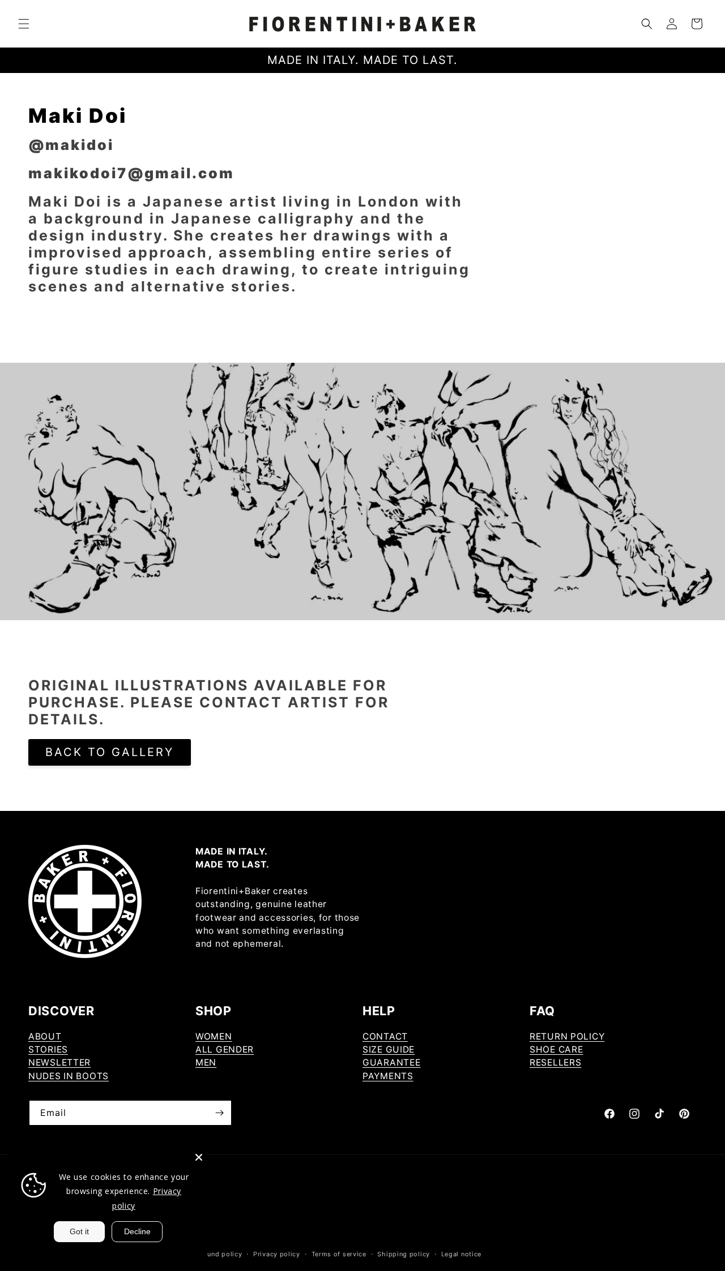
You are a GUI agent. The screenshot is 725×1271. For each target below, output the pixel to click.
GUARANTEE (391, 1062)
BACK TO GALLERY (109, 752)
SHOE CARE (556, 1049)
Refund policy (219, 1254)
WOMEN (213, 1036)
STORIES (48, 1049)
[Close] (198, 1157)
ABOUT (45, 1036)
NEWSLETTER (59, 1062)
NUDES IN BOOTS (68, 1076)
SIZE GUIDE (388, 1049)
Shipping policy (403, 1254)
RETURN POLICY (567, 1036)
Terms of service (339, 1254)
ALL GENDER (224, 1049)
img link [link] (90, 370)
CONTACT (385, 1036)
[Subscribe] (219, 1113)
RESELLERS (555, 1062)
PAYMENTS (387, 1076)
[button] (23, 23)
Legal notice (461, 1254)
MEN (205, 1062)
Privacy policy (276, 1254)
